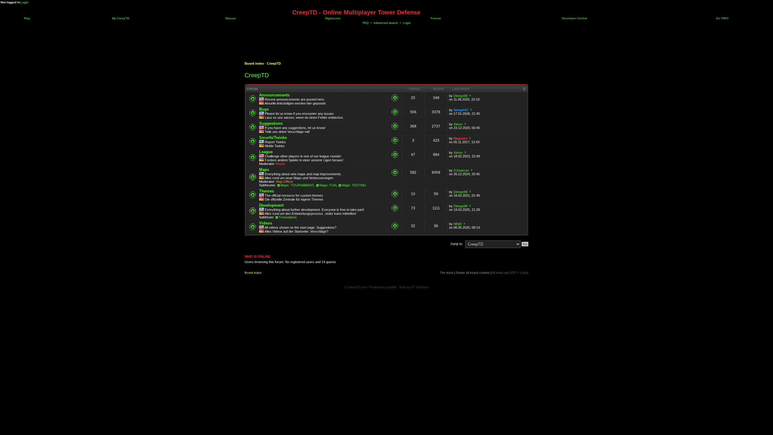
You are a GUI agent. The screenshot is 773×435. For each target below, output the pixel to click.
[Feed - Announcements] (395, 98)
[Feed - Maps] (395, 172)
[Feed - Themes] (395, 194)
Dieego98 (460, 96)
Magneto (460, 138)
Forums (435, 18)
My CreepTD (120, 18)
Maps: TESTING (354, 185)
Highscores (332, 18)
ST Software (419, 287)
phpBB (391, 287)
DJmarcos (461, 170)
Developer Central (574, 18)
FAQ (366, 22)
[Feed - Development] (395, 208)
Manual (230, 18)
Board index (254, 63)
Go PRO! (722, 18)
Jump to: (456, 244)
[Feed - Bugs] (395, 112)
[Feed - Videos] (395, 226)
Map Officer (284, 181)
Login (24, 2)
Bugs (264, 109)
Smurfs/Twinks (273, 137)
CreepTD (274, 63)
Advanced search (386, 22)
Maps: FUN (327, 185)
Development (271, 205)
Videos (265, 223)
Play (26, 18)
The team (446, 272)
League (266, 152)
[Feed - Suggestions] (395, 126)
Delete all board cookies (472, 272)
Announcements (274, 95)
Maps (264, 169)
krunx (280, 164)
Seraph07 (461, 110)
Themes (266, 191)
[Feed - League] (395, 154)
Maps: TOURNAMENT (297, 185)
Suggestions (271, 123)
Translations (288, 217)
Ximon (458, 124)
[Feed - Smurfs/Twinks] (395, 140)
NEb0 (458, 224)
